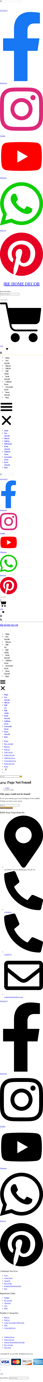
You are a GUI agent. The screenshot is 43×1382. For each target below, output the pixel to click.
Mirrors (8, 366)
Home (7, 358)
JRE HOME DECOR (9, 625)
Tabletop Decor (9, 758)
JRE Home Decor (22, 283)
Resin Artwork (9, 755)
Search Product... (5, 291)
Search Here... (4, 1378)
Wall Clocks (8, 444)
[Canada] (1, 472)
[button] (6, 414)
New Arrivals (8, 744)
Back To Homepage (6, 808)
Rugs (7, 397)
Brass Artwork (9, 764)
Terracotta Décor (10, 761)
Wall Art (8, 368)
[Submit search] (21, 777)
